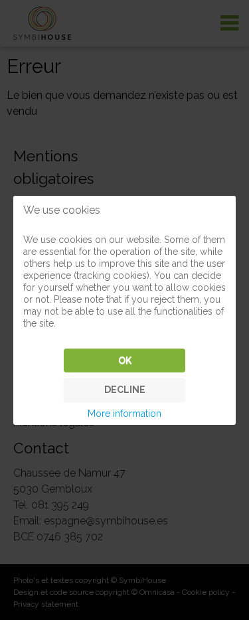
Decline (124, 389)
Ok (124, 360)
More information (124, 413)
